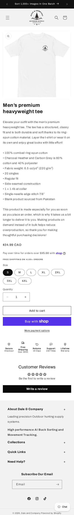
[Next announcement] (67, 4)
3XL (9, 280)
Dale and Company (30, 513)
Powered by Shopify (51, 513)
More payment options (37, 330)
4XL (25, 280)
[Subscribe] (58, 484)
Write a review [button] (37, 388)
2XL (58, 272)
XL (44, 272)
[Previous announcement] (7, 4)
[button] (7, 18)
